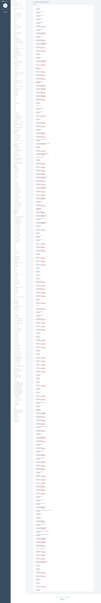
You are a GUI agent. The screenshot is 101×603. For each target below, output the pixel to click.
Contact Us (57, 597)
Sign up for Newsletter (68, 597)
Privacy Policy (62, 597)
